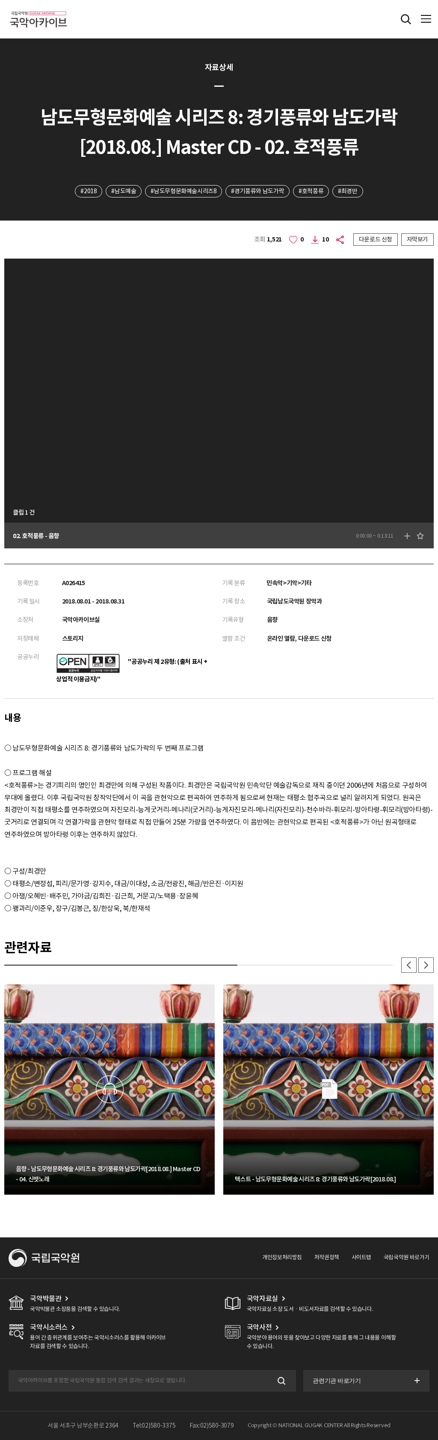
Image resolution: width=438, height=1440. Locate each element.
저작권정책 (326, 1257)
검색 (281, 1381)
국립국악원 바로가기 (406, 1257)
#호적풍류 (311, 191)
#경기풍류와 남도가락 (257, 191)
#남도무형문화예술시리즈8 (183, 191)
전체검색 (406, 19)
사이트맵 (361, 1257)
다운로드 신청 (375, 239)
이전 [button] (409, 965)
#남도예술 (123, 191)
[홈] (38, 10)
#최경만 (347, 191)
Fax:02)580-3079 (211, 1425)
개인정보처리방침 (282, 1257)
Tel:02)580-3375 (154, 1425)
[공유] (341, 239)
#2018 (88, 191)
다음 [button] (426, 965)
